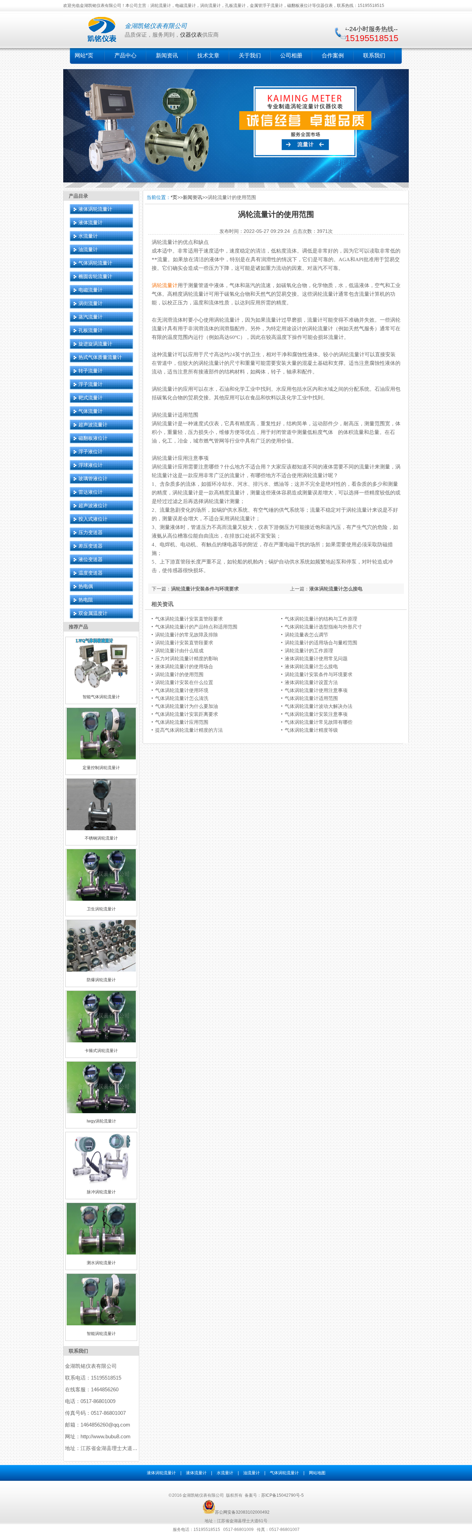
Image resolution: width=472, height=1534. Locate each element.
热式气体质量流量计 (100, 357)
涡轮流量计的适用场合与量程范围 (321, 642)
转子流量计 (90, 370)
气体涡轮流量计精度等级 (311, 730)
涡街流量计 (90, 303)
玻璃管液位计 (92, 478)
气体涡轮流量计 (95, 263)
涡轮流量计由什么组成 (179, 650)
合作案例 (333, 55)
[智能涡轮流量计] (101, 1324)
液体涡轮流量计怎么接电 (335, 588)
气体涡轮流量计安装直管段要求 (189, 619)
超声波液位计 (92, 505)
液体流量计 (90, 222)
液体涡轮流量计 (95, 209)
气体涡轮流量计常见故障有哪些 (318, 722)
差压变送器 (90, 546)
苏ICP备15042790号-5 (282, 1495)
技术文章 (208, 55)
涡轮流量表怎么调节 (306, 634)
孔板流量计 (90, 330)
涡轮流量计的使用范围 (179, 674)
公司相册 (291, 55)
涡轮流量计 (165, 285)
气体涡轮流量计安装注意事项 (316, 714)
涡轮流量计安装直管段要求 (184, 642)
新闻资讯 (167, 55)
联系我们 (374, 55)
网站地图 (317, 1472)
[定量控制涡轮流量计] (101, 758)
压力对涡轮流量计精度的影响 (186, 658)
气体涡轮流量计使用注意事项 (316, 690)
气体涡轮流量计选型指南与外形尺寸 (323, 626)
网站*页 (84, 55)
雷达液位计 (90, 492)
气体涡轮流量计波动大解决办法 (318, 706)
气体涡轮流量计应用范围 (181, 722)
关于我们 (250, 55)
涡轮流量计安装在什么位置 (184, 682)
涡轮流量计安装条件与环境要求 (205, 588)
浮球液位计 (90, 465)
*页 (174, 197)
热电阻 (85, 600)
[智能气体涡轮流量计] (101, 687)
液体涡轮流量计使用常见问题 (316, 658)
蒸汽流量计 (90, 317)
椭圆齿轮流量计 (95, 276)
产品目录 (78, 196)
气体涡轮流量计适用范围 (311, 698)
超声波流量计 (92, 424)
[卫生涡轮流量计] (101, 899)
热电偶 (85, 586)
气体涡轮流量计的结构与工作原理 (321, 619)
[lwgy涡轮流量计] (101, 1111)
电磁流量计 (90, 290)
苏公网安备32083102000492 (242, 1512)
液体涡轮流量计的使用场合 (184, 666)
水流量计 (88, 236)
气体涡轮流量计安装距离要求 (186, 714)
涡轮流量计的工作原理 (309, 650)
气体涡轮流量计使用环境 (181, 690)
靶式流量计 (90, 397)
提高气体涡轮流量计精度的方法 (189, 730)
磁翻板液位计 (92, 438)
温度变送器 (90, 573)
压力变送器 (90, 532)
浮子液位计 (90, 451)
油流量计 (88, 249)
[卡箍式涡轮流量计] (101, 1041)
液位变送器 (90, 559)
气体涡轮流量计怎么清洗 (181, 698)
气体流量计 (90, 411)
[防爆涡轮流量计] (101, 970)
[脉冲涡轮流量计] (101, 1182)
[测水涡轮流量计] (101, 1253)
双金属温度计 (92, 613)
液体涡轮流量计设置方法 (311, 682)
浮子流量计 (90, 384)
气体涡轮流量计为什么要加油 (186, 706)
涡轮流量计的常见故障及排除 (186, 634)
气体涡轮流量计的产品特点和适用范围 (196, 626)
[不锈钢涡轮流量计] (101, 828)
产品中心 (125, 55)
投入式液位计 (92, 519)
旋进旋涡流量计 (95, 344)
